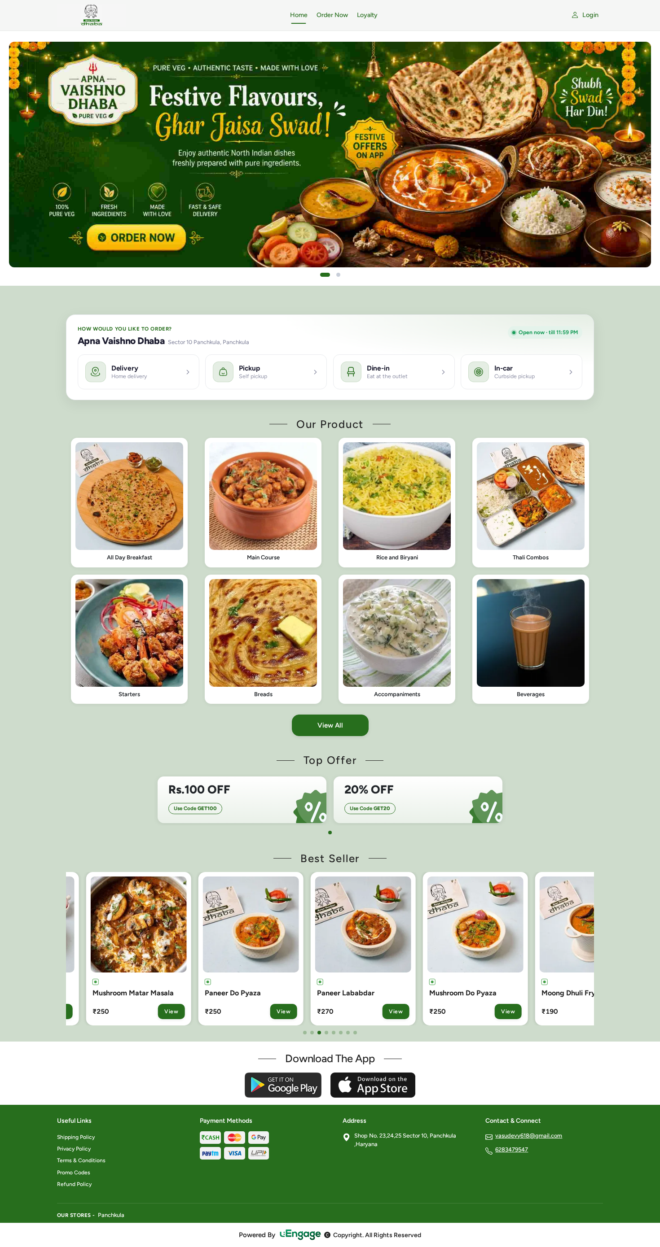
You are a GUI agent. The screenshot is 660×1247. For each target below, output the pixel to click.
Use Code (195, 808)
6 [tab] (341, 1032)
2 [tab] (312, 1032)
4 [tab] (326, 1032)
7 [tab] (348, 1032)
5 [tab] (333, 1032)
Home (299, 15)
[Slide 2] (338, 275)
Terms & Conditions (81, 1160)
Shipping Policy (76, 1137)
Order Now (332, 15)
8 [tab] (355, 1032)
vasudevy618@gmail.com (528, 1135)
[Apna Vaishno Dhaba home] (168, 15)
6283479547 (511, 1149)
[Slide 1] (325, 275)
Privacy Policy (74, 1149)
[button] (129, 502)
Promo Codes (73, 1172)
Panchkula (111, 1215)
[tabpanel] (242, 799)
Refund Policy (74, 1184)
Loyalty (367, 15)
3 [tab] (319, 1032)
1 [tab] (330, 832)
